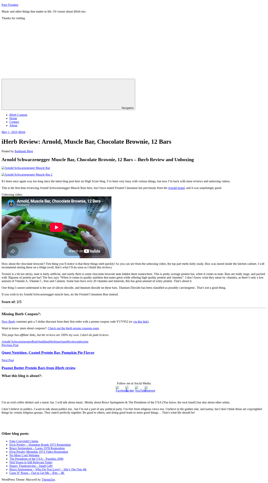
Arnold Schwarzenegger (17, 341)
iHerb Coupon (18, 114)
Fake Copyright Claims (23, 441)
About (13, 125)
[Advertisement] (134, 49)
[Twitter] (129, 390)
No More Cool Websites (24, 455)
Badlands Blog (24, 151)
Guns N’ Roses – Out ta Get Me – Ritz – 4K (37, 473)
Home (13, 118)
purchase (61, 341)
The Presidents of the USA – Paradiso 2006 (36, 458)
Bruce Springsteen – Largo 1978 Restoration (37, 448)
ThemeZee (48, 479)
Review (72, 341)
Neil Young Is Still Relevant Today (31, 462)
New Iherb (8, 321)
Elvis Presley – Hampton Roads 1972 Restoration (40, 444)
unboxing (82, 341)
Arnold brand (176, 188)
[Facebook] (120, 390)
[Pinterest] (148, 390)
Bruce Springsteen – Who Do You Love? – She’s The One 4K (48, 469)
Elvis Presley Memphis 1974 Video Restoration (38, 451)
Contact (14, 121)
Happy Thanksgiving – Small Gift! (31, 466)
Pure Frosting (10, 4)
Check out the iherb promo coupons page (73, 328)
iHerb (21, 132)
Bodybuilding (40, 341)
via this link (140, 321)
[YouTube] (139, 390)
